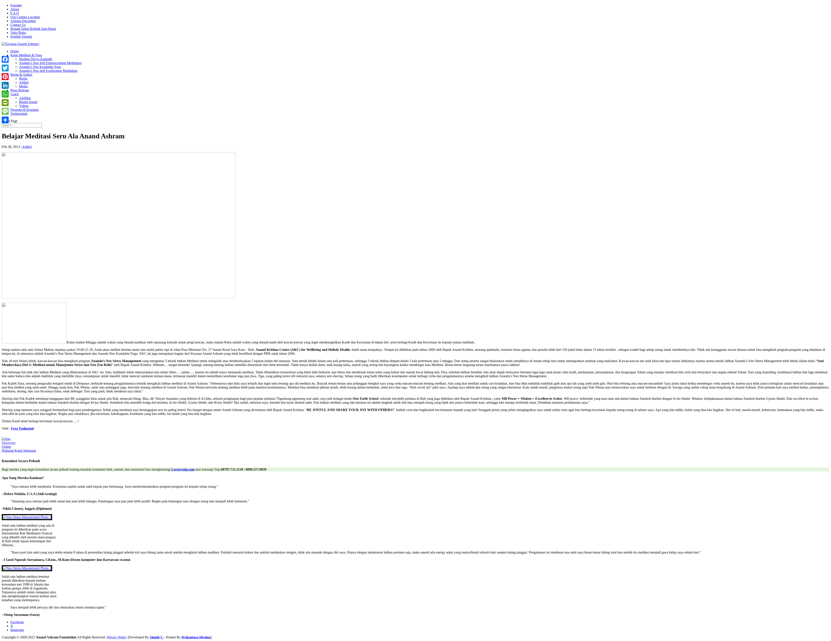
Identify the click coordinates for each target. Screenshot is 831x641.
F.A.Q (14, 13)
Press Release (19, 90)
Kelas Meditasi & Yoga (26, 55)
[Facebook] (5, 59)
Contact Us (18, 25)
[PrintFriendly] (5, 102)
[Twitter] (5, 68)
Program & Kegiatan (24, 110)
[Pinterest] (5, 76)
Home (14, 51)
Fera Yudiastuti (22, 428)
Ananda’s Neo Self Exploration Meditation (48, 71)
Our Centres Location (25, 17)
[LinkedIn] (5, 85)
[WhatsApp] (5, 94)
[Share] (5, 120)
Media (23, 86)
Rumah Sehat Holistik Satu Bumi (33, 29)
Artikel (24, 82)
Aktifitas (25, 98)
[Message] (5, 111)
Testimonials (18, 113)
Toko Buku (18, 32)
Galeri (14, 94)
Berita (23, 78)
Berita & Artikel (21, 74)
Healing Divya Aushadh (35, 59)
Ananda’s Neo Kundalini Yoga (40, 67)
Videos (24, 106)
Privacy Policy (117, 637)
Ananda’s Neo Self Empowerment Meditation (50, 63)
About (14, 9)
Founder (16, 5)
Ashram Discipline (23, 21)
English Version (21, 36)
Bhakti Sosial (28, 102)
